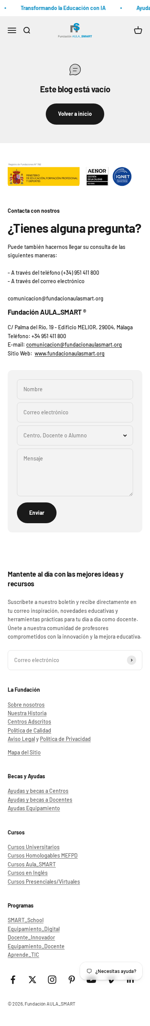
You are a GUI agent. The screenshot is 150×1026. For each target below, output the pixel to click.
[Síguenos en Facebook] (13, 979)
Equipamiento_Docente (36, 946)
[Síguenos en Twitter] (32, 979)
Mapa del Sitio (24, 752)
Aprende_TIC (23, 954)
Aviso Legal (21, 739)
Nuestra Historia (27, 713)
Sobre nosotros (26, 704)
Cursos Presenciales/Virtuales (44, 881)
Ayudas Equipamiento (34, 808)
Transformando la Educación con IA (62, 8)
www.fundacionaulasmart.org (70, 353)
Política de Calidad (29, 730)
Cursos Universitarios (34, 847)
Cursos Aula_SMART (32, 864)
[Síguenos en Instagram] (52, 979)
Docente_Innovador (31, 937)
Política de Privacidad (65, 739)
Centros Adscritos (29, 721)
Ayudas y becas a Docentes (40, 799)
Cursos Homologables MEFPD (43, 855)
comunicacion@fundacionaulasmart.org (74, 344)
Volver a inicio (75, 113)
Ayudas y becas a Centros (38, 790)
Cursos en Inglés (28, 872)
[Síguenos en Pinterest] (72, 979)
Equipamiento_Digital (34, 929)
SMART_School (25, 920)
